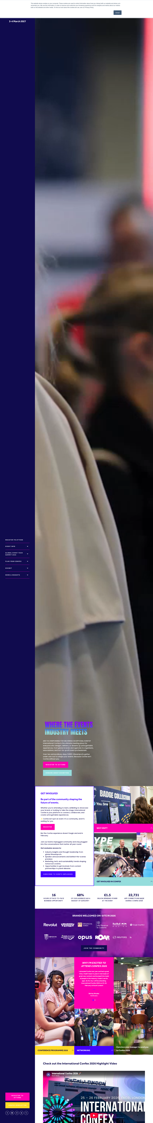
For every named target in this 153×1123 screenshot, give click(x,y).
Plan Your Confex (13, 561)
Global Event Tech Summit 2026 (14, 554)
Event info (10, 546)
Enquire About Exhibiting (57, 773)
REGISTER (47, 827)
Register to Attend (14, 540)
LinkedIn (21, 1113)
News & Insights (12, 575)
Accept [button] (117, 13)
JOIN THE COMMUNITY (94, 948)
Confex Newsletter (18, 1105)
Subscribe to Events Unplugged (58, 874)
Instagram (17, 1113)
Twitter (7, 1113)
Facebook (12, 1113)
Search (26, 1113)
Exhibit (8, 568)
